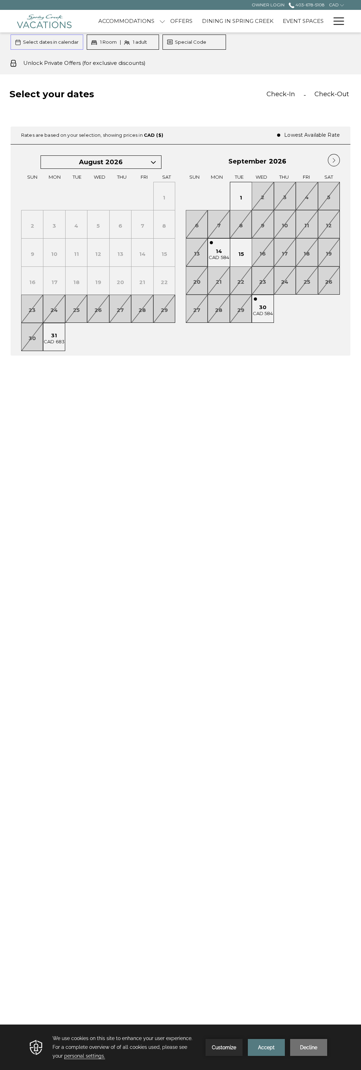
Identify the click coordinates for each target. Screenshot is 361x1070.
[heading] (122, 97)
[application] (180, 1047)
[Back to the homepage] (44, 21)
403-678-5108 (309, 4)
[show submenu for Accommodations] (162, 21)
